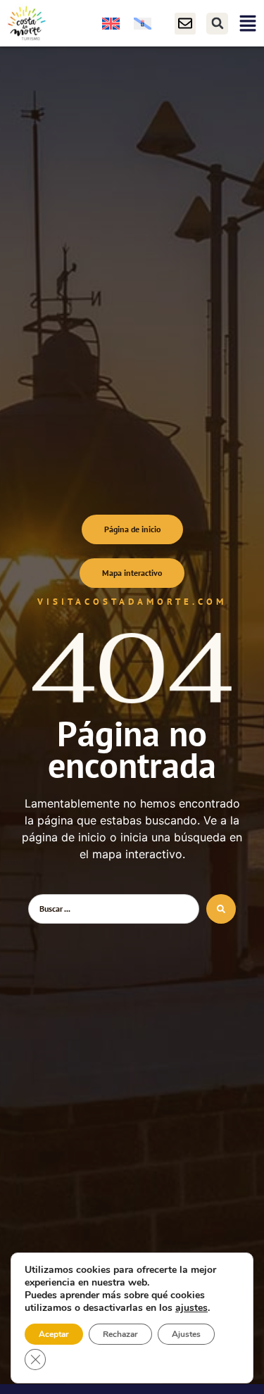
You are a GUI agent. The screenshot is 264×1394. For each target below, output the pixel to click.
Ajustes (186, 1334)
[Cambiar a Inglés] (111, 23)
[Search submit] (221, 909)
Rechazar (120, 1334)
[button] (217, 23)
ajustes (191, 1308)
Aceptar (54, 1334)
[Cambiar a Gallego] (142, 23)
